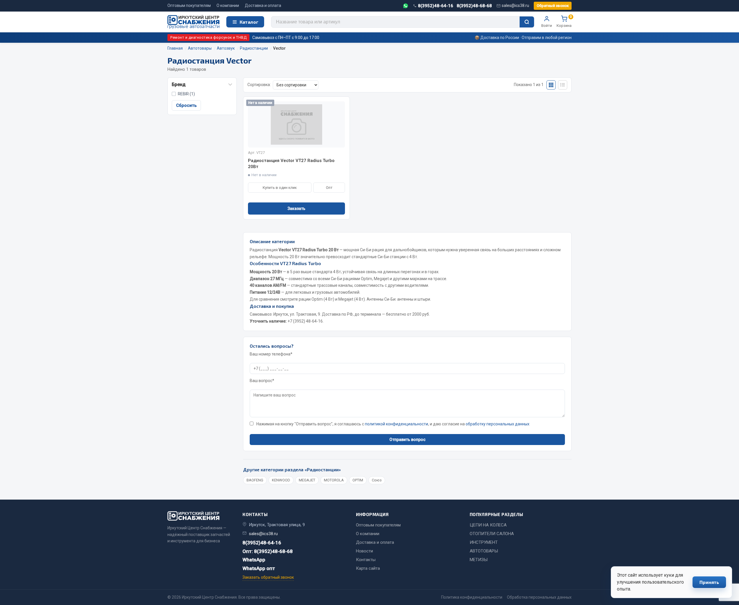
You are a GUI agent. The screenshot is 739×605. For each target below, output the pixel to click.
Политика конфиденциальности (471, 597)
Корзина (564, 22)
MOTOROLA (334, 480)
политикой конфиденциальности (396, 424)
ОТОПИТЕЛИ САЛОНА (492, 533)
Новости (364, 551)
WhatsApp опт (258, 568)
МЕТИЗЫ (479, 559)
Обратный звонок (553, 5)
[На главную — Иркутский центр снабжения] (193, 22)
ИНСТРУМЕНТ (484, 542)
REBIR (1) (186, 94)
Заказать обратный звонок (268, 577)
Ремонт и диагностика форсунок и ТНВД (208, 37)
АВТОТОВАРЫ (484, 551)
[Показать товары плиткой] (551, 85)
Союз (377, 480)
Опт (329, 187)
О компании (228, 5)
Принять (709, 582)
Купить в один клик (280, 187)
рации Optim (311, 299)
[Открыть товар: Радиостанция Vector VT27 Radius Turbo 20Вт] (296, 124)
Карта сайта (368, 568)
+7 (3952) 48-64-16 (305, 321)
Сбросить (186, 105)
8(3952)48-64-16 (435, 5)
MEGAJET (307, 480)
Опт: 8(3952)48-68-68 (267, 551)
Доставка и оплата (263, 5)
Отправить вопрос (407, 439)
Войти (546, 25)
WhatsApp (253, 560)
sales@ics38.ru (515, 5)
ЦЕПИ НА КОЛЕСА (488, 525)
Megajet (345, 299)
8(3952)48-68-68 (474, 5)
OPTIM (357, 480)
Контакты (366, 559)
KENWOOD (281, 480)
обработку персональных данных (497, 424)
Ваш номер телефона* (271, 354)
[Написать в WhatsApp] (405, 6)
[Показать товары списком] (562, 85)
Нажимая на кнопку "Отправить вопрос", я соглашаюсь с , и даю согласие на (392, 424)
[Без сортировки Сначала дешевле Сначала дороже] (295, 85)
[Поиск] (527, 21)
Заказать (296, 208)
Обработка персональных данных (539, 597)
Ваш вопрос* (262, 380)
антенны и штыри (413, 299)
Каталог (249, 22)
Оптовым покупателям (189, 5)
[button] (202, 84)
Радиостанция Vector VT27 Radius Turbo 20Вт (291, 163)
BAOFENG (255, 480)
